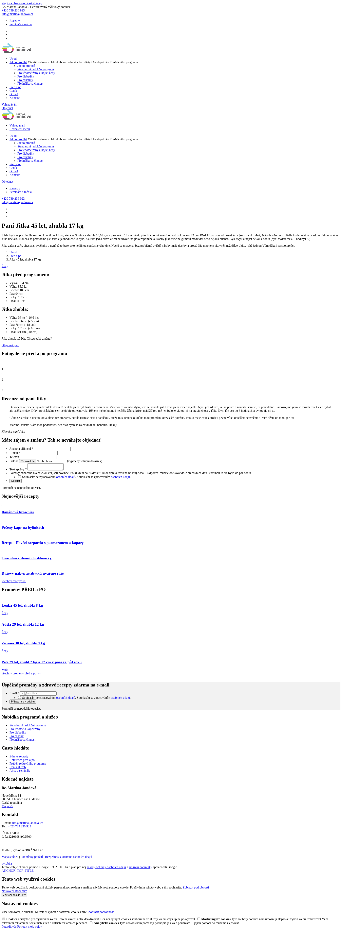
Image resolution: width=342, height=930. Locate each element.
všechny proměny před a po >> (21, 673)
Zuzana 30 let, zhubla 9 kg (23, 643)
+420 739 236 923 (19, 826)
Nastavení (8, 891)
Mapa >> (7, 806)
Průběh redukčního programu (28, 763)
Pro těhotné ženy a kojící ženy (36, 73)
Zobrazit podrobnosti (196, 887)
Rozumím (21, 891)
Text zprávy (18, 469)
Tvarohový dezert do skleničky (27, 558)
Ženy (5, 266)
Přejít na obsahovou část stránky (22, 3)
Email (14, 693)
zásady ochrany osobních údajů (106, 867)
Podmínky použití (32, 856)
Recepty (15, 20)
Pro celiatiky (25, 80)
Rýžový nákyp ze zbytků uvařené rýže (33, 573)
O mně (14, 94)
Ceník (13, 90)
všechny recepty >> (14, 581)
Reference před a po (22, 760)
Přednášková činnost (30, 83)
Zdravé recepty (19, 756)
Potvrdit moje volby (29, 926)
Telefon (15, 457)
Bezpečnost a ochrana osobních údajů (68, 856)
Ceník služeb (18, 767)
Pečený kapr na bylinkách (23, 527)
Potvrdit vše (9, 926)
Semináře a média (21, 24)
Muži (5, 669)
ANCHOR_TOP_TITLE (18, 870)
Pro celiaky (17, 736)
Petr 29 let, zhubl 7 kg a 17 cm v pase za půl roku (42, 662)
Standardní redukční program (35, 69)
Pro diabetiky (25, 76)
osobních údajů (65, 477)
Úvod (13, 58)
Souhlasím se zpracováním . (104, 477)
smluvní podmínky (140, 867)
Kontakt (15, 97)
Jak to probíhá (18, 62)
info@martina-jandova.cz (27, 822)
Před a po (15, 87)
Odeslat (15, 480)
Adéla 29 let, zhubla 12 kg (23, 624)
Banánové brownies (18, 512)
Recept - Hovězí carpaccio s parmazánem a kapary (43, 543)
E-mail (15, 452)
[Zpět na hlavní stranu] (17, 52)
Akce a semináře (20, 770)
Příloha (14, 461)
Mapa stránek (10, 856)
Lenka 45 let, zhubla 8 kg (22, 605)
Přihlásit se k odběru (23, 701)
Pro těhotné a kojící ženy (25, 729)
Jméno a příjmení (21, 448)
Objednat (7, 108)
